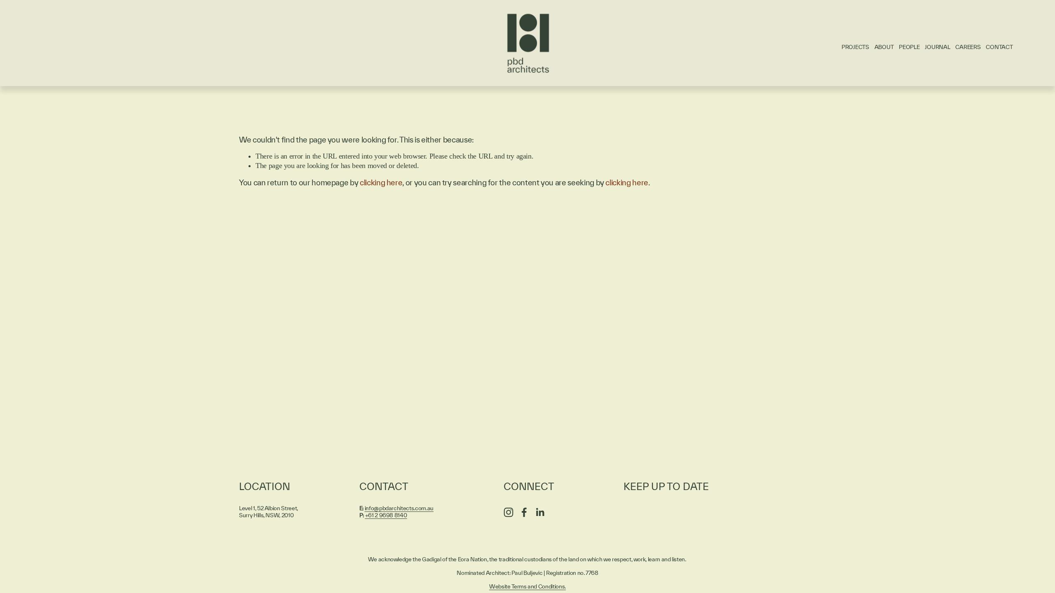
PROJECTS (855, 47)
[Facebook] (524, 512)
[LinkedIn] (540, 512)
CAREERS (967, 47)
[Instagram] (508, 512)
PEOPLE (909, 47)
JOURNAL (937, 47)
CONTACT (999, 47)
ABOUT (884, 47)
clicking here (381, 182)
